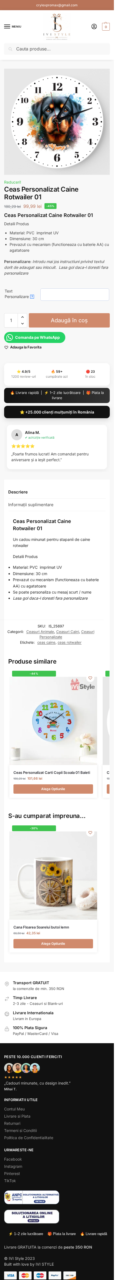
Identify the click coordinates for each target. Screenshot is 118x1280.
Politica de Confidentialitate (28, 1137)
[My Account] (94, 27)
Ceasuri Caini (67, 631)
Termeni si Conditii (20, 1130)
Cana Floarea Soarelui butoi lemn (41, 927)
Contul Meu (14, 1109)
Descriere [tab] (18, 492)
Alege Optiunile (53, 789)
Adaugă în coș (69, 320)
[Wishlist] (90, 678)
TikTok (10, 1180)
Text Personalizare (19, 294)
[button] (105, 27)
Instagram (13, 1166)
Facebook (13, 1159)
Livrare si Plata (17, 1116)
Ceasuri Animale (40, 631)
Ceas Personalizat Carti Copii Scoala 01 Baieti (51, 772)
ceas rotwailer (70, 642)
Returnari (12, 1123)
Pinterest (12, 1173)
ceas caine (46, 642)
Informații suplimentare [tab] (31, 504)
